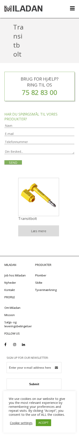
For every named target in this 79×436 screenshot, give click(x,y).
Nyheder (10, 283)
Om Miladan (12, 308)
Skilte (38, 283)
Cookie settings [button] (21, 423)
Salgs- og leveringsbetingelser (18, 324)
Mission (9, 315)
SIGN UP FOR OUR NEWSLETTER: (27, 358)
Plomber (40, 275)
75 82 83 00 (39, 92)
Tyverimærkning (46, 290)
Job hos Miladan (15, 275)
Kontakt (9, 290)
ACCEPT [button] (43, 423)
